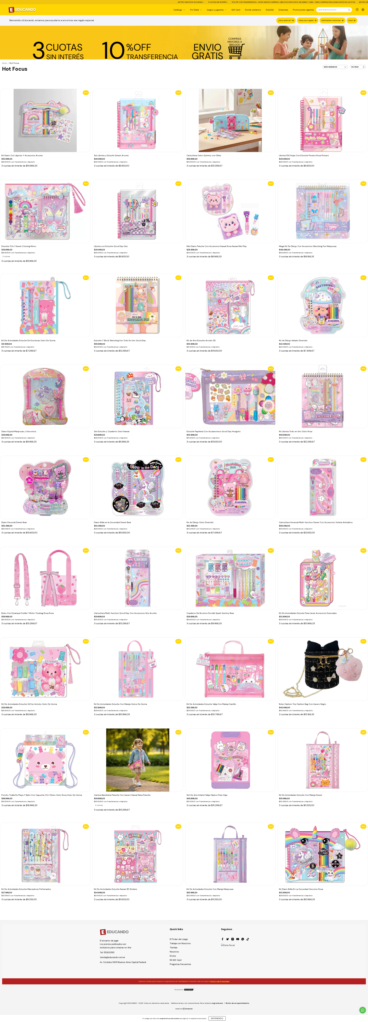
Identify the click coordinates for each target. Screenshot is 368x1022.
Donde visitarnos (253, 9)
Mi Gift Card (175, 960)
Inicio (4, 63)
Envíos (173, 956)
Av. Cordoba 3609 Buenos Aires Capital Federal (123, 962)
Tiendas (173, 947)
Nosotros (174, 951)
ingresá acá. (217, 1003)
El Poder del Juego (179, 939)
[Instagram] (232, 939)
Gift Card (235, 9)
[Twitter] (227, 939)
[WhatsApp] (242, 939)
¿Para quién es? (284, 20)
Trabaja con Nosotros (180, 943)
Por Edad (194, 9)
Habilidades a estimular (331, 20)
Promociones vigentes (303, 9)
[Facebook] (222, 939)
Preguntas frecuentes (180, 964)
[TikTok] (247, 939)
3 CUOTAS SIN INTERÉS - (104, 2)
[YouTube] (237, 939)
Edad (350, 20)
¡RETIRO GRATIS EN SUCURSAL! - (77, 2)
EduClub (270, 9)
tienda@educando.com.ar (112, 957)
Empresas (283, 9)
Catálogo (178, 9)
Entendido (217, 1018)
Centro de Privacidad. (220, 981)
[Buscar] (349, 9)
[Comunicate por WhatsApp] (362, 1010)
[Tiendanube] (184, 1009)
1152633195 (109, 952)
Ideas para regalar (306, 20)
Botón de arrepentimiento (237, 1003)
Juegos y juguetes (215, 9)
